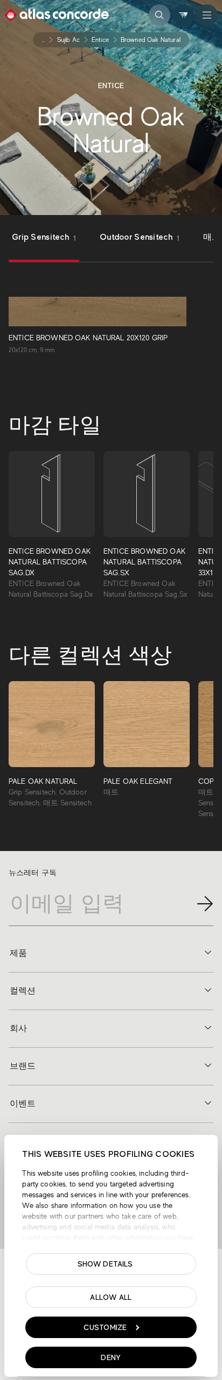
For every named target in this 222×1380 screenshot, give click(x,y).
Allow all (111, 1297)
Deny (111, 1357)
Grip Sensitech (44, 237)
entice (100, 40)
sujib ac (68, 40)
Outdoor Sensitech (139, 237)
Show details (105, 1264)
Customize (105, 1327)
